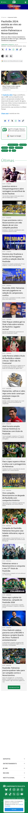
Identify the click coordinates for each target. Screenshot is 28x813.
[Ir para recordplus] (6, 794)
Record (6, 773)
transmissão (4, 147)
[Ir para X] (14, 794)
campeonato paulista (13, 144)
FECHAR (14, 809)
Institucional (9, 778)
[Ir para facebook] (10, 789)
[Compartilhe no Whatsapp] (13, 49)
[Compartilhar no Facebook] (6, 49)
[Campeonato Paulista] (14, 6)
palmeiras (11, 147)
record (14, 150)
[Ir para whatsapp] (18, 794)
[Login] (25, 2)
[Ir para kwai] (18, 789)
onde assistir (5, 150)
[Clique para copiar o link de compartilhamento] (21, 49)
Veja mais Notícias (14, 687)
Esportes (6, 759)
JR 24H (5, 768)
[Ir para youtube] (21, 794)
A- (11, 56)
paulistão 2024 (23, 144)
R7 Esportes (3, 17)
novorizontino (18, 147)
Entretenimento (10, 764)
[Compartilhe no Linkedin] (10, 49)
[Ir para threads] (21, 789)
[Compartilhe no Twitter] (3, 49)
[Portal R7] (14, 2)
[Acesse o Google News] (17, 50)
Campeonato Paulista (12, 17)
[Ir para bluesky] (6, 789)
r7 (9, 150)
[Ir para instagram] (14, 789)
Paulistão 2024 (7, 95)
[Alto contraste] (2, 56)
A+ (7, 56)
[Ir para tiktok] (10, 794)
